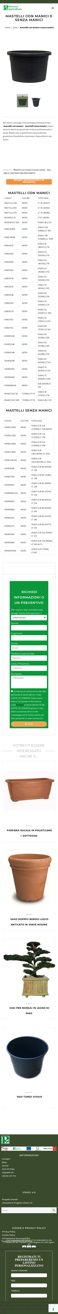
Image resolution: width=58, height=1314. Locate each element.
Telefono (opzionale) (22, 653)
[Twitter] (7, 163)
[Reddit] (23, 163)
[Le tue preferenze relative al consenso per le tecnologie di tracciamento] (53, 1309)
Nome (15, 623)
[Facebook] (3, 163)
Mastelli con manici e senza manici (29, 169)
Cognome (17, 633)
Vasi (49, 169)
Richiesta (16, 674)
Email (14, 643)
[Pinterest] (11, 163)
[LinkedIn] (19, 163)
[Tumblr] (15, 163)
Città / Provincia (20, 663)
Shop (15, 27)
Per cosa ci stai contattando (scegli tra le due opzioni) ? (27, 611)
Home (7, 27)
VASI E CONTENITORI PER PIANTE (19, 173)
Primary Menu (52, 8)
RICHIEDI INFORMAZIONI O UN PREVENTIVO (29, 597)
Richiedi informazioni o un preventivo (29, 181)
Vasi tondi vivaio (29, 1096)
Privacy (20, 705)
